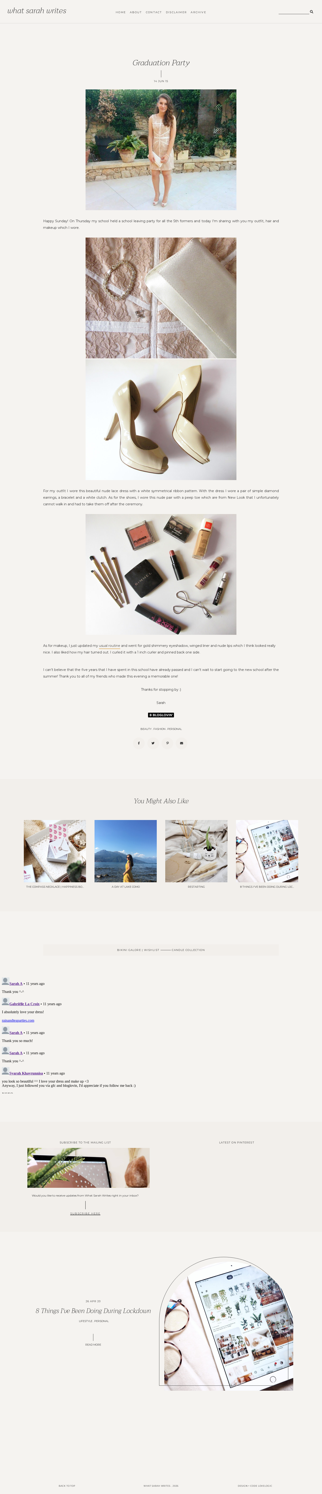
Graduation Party (161, 63)
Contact (154, 12)
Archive (198, 12)
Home (121, 12)
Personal (174, 729)
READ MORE (93, 1344)
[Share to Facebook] (139, 743)
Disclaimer (176, 12)
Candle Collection (188, 950)
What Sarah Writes (36, 10)
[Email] (181, 743)
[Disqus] (161, 1034)
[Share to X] (153, 743)
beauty (146, 729)
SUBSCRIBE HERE (85, 1213)
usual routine (109, 646)
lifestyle (85, 1321)
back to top (67, 1486)
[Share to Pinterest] (167, 743)
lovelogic (265, 1486)
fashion (159, 729)
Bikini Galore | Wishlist (139, 950)
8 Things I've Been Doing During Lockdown (93, 1311)
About (136, 12)
